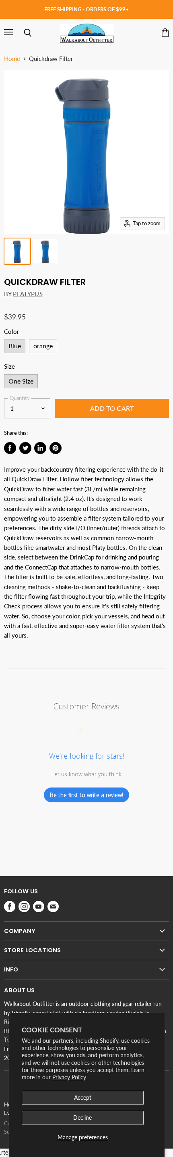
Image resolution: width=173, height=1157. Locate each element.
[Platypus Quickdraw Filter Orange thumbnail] (45, 251)
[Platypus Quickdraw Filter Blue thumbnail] (17, 251)
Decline (82, 1117)
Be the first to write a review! (86, 795)
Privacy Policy (69, 1077)
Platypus (27, 293)
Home (12, 58)
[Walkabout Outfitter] (86, 33)
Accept (82, 1097)
